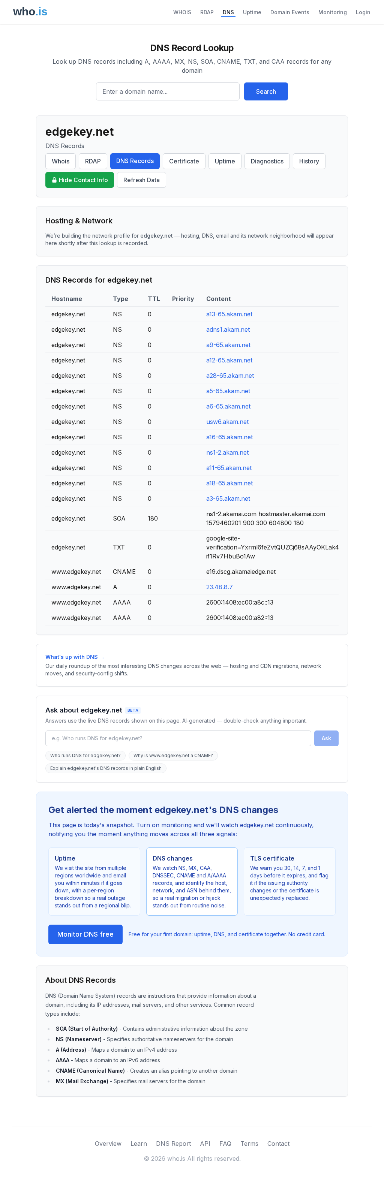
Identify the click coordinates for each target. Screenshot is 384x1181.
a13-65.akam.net (229, 314)
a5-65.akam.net (228, 391)
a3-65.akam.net (228, 498)
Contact (278, 1143)
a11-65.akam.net (229, 468)
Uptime (252, 12)
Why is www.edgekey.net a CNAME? (173, 755)
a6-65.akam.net (228, 406)
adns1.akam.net (228, 329)
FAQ (225, 1143)
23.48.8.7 (219, 587)
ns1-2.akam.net (227, 452)
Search (266, 91)
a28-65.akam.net (230, 375)
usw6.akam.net (227, 421)
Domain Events (289, 12)
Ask (326, 738)
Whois (60, 161)
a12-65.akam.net (229, 360)
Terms (249, 1143)
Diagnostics (267, 161)
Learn (138, 1143)
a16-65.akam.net (229, 437)
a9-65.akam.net (228, 345)
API (205, 1143)
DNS (228, 12)
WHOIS (182, 12)
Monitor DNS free (85, 934)
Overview (108, 1143)
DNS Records (135, 161)
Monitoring (332, 12)
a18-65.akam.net (229, 483)
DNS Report (173, 1143)
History (309, 161)
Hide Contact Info (83, 180)
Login (363, 12)
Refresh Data (141, 180)
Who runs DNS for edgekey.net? (85, 755)
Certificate (184, 161)
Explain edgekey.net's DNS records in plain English (106, 768)
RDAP (207, 12)
